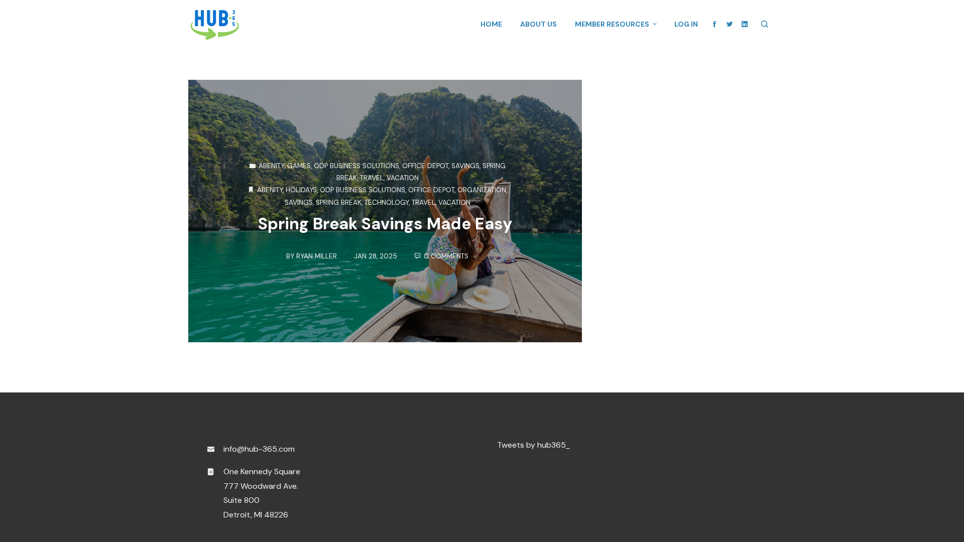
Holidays (301, 190)
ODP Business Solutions (356, 165)
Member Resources (612, 24)
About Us (538, 24)
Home (491, 24)
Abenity (271, 165)
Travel (372, 178)
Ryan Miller (316, 256)
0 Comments (446, 256)
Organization (481, 190)
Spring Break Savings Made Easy (385, 223)
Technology (387, 202)
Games (299, 165)
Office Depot (425, 165)
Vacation (403, 178)
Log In (686, 24)
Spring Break (339, 202)
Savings (465, 165)
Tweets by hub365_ (533, 445)
